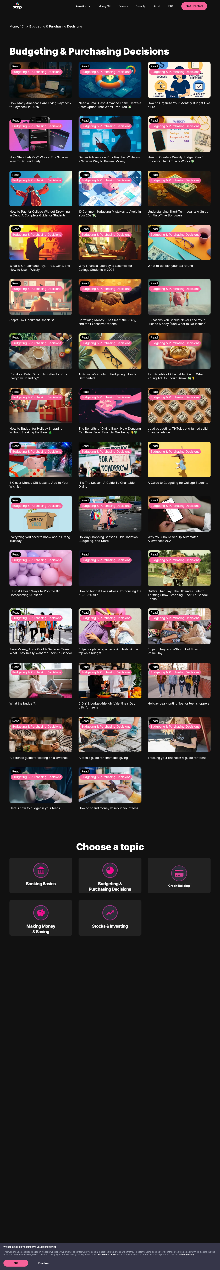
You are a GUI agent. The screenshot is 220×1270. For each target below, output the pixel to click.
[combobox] (83, 6)
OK (16, 1263)
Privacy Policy (186, 1254)
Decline (43, 1263)
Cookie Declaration (105, 1254)
